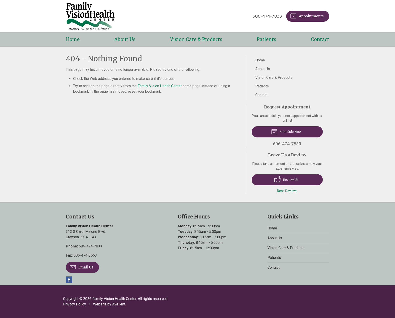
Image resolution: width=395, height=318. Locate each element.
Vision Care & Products (196, 39)
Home (73, 39)
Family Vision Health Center (160, 86)
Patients (266, 39)
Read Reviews (287, 191)
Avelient (118, 304)
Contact (320, 39)
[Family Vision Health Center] (90, 16)
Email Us (85, 267)
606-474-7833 (267, 16)
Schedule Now (290, 132)
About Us (124, 39)
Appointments (311, 16)
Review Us (290, 180)
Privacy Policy (74, 304)
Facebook (69, 279)
